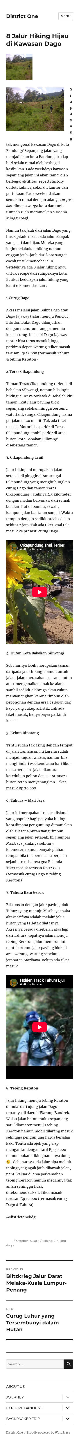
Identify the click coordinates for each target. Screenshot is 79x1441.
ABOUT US (15, 1386)
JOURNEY (15, 1397)
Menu (65, 16)
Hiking (48, 1240)
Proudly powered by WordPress (48, 1432)
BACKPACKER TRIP (23, 1419)
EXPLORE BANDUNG (24, 1408)
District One (22, 16)
